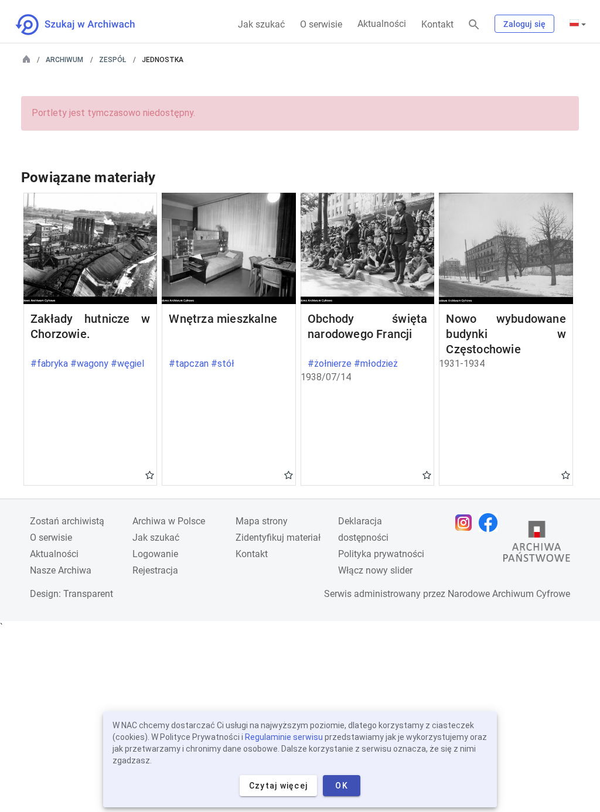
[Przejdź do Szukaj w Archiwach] (86, 25)
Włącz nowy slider (375, 570)
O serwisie (321, 24)
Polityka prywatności (381, 553)
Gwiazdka (149, 474)
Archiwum (64, 60)
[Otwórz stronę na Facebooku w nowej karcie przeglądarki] (491, 522)
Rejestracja (155, 570)
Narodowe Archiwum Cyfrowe (509, 593)
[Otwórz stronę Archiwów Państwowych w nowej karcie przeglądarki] (536, 544)
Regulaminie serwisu (284, 737)
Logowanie (155, 553)
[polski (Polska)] (578, 24)
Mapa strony (262, 521)
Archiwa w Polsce (168, 521)
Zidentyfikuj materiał (278, 537)
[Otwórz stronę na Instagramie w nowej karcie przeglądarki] (466, 522)
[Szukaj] (474, 24)
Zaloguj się (524, 24)
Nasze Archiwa (60, 570)
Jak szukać (261, 24)
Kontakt (437, 24)
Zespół (112, 60)
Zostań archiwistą (67, 521)
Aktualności (381, 23)
